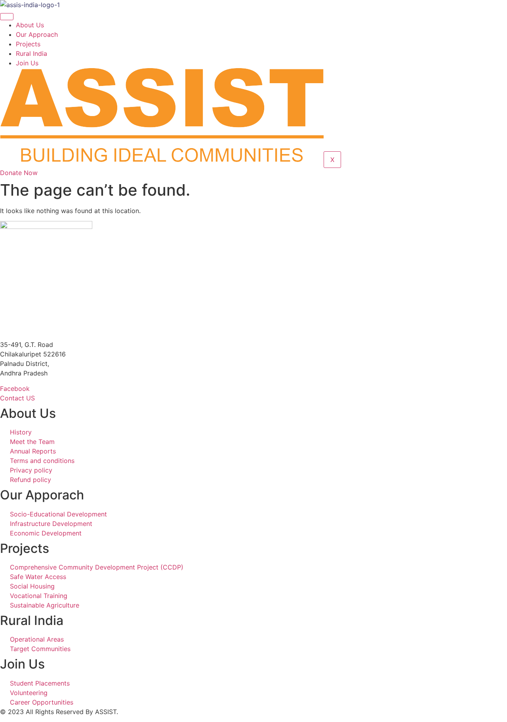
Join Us (27, 63)
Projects (28, 44)
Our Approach (37, 34)
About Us (30, 25)
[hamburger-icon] (6, 16)
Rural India (31, 53)
